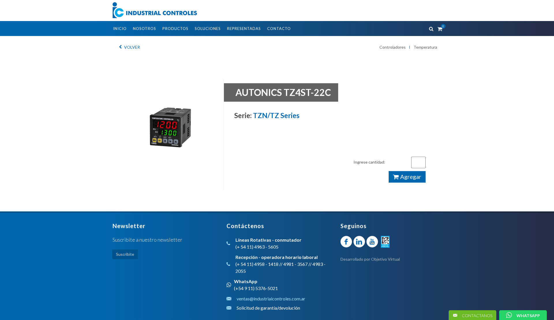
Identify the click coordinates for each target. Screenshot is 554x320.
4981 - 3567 (295, 264)
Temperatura (425, 47)
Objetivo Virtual (385, 259)
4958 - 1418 (266, 264)
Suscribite (125, 254)
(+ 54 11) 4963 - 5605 (256, 246)
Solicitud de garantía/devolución (268, 307)
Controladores (392, 47)
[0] (439, 28)
